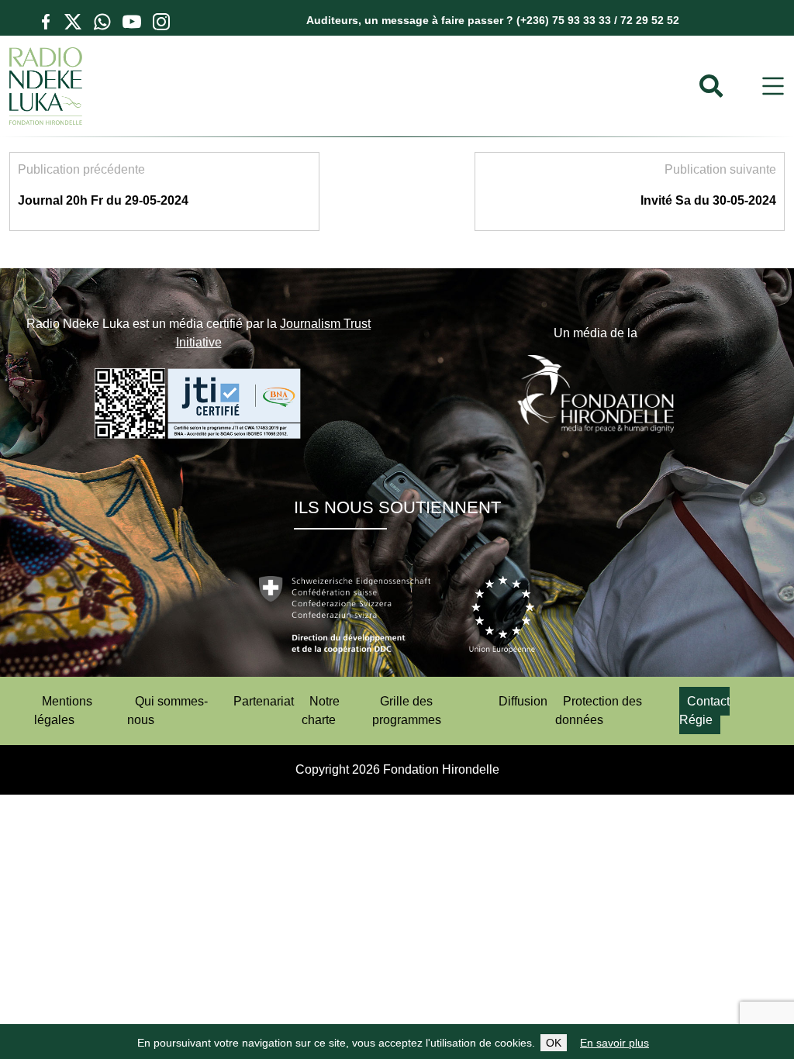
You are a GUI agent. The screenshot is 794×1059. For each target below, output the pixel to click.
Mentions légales (63, 710)
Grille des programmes (406, 710)
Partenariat (263, 701)
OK (553, 1043)
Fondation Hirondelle (441, 769)
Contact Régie (704, 710)
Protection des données (598, 710)
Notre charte (321, 710)
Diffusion (523, 701)
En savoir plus (614, 1043)
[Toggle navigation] (773, 86)
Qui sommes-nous (167, 710)
